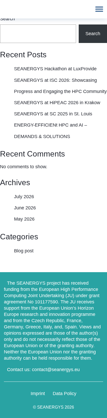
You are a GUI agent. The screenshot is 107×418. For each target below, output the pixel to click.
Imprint (38, 393)
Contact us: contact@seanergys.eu (43, 369)
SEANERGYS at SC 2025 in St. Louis (53, 113)
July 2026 (24, 196)
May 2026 (24, 219)
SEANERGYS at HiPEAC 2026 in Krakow (57, 102)
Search (7, 18)
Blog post (24, 250)
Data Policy (64, 393)
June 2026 (25, 207)
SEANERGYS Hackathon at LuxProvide (55, 68)
